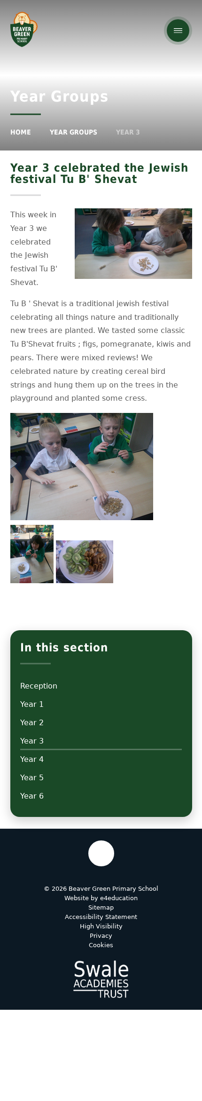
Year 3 (128, 132)
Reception (38, 685)
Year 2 (32, 722)
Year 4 (32, 759)
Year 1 (32, 704)
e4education (119, 898)
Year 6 (32, 796)
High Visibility (101, 926)
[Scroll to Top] (101, 853)
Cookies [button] (101, 945)
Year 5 (32, 777)
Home (20, 132)
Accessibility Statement (101, 916)
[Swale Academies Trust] (101, 979)
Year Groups (73, 132)
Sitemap (101, 907)
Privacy (101, 935)
